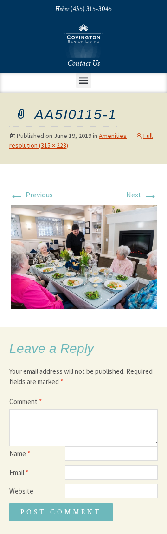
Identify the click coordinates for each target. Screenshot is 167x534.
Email (18, 472)
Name (19, 453)
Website (21, 491)
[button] (83, 80)
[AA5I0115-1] (84, 255)
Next (142, 194)
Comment (25, 401)
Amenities (113, 135)
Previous (31, 194)
